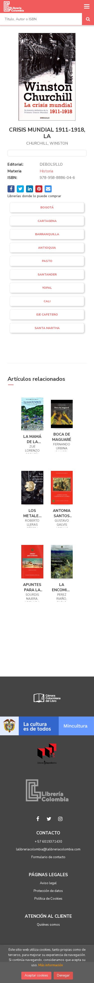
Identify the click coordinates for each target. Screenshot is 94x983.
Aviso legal (48, 883)
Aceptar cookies (36, 975)
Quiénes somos (48, 924)
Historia (46, 171)
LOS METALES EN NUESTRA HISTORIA (32, 513)
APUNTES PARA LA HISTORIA (32, 587)
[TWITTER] (49, 819)
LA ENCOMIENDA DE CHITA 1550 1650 (62, 587)
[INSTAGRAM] (60, 819)
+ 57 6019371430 (48, 841)
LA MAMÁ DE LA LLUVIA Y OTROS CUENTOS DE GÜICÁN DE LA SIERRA (32, 439)
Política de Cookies (48, 898)
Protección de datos (48, 891)
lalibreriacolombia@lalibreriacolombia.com (48, 849)
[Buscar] (88, 19)
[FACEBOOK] (37, 819)
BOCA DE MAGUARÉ (61, 437)
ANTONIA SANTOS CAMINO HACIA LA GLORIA (62, 513)
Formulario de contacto (48, 857)
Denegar (63, 975)
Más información (50, 965)
